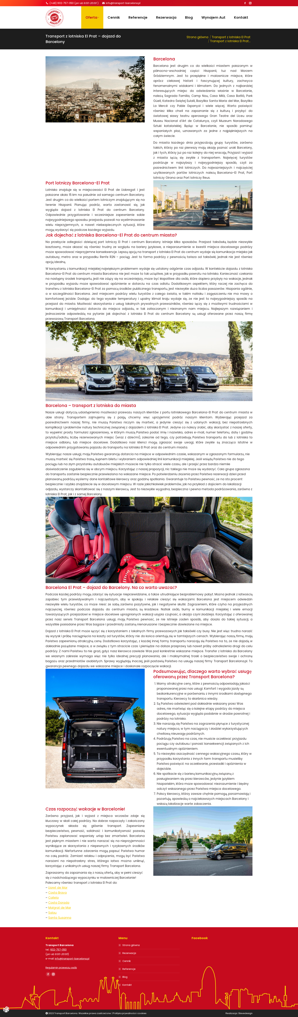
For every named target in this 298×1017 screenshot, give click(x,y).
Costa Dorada (58, 903)
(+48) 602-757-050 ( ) (74, 3)
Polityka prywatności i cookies (129, 1013)
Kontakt (127, 985)
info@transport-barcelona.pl (123, 3)
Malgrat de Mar (59, 908)
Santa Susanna (59, 918)
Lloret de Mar (57, 888)
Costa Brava (57, 893)
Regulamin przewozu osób (61, 967)
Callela (53, 898)
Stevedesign (245, 1013)
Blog (124, 977)
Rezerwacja (129, 953)
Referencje (129, 969)
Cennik (126, 961)
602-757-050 (58, 949)
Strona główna (131, 945)
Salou (52, 913)
